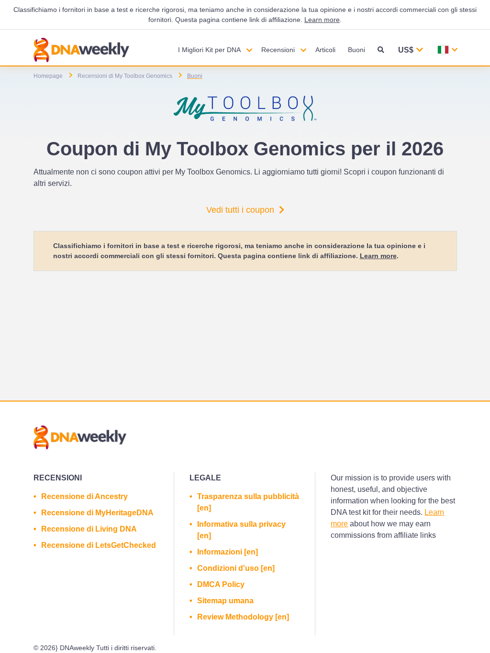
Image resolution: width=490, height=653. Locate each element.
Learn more (322, 19)
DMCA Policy (221, 584)
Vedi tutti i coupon (240, 210)
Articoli (325, 50)
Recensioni (278, 50)
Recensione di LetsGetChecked (98, 545)
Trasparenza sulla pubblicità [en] (248, 502)
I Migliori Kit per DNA (209, 50)
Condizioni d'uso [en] (236, 568)
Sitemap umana (225, 601)
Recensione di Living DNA (89, 529)
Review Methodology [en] (243, 617)
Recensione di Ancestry (84, 496)
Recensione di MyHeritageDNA (97, 513)
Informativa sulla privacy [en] (241, 530)
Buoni (356, 50)
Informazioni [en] (227, 552)
